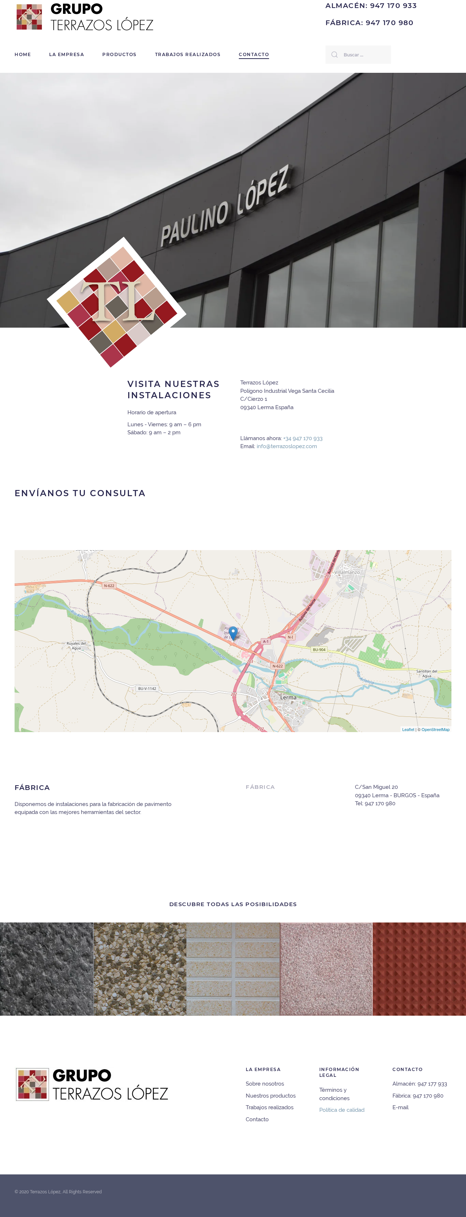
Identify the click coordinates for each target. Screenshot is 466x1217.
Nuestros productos (271, 1095)
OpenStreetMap (436, 729)
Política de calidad (341, 1110)
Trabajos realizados (188, 54)
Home (23, 54)
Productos (119, 54)
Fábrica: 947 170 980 (417, 1095)
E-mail (400, 1107)
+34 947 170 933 (303, 438)
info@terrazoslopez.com (287, 446)
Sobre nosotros (265, 1083)
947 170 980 (380, 803)
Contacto (254, 54)
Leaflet (408, 729)
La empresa (66, 54)
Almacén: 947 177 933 (419, 1083)
